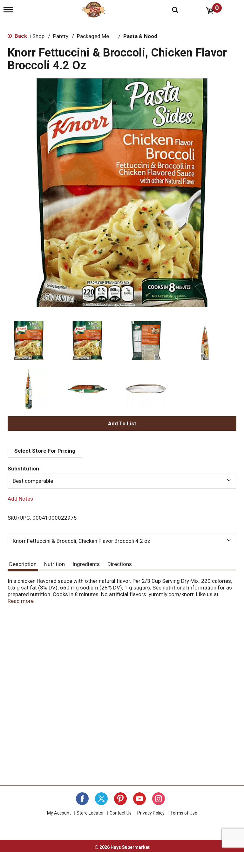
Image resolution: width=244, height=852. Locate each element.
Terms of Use (183, 812)
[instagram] (158, 798)
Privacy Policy (151, 812)
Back (20, 36)
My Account (59, 812)
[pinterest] (120, 798)
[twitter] (101, 798)
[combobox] (122, 481)
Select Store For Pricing (44, 451)
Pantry (60, 36)
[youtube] (139, 798)
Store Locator (90, 812)
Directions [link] (119, 564)
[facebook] (82, 798)
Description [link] (23, 564)
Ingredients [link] (86, 564)
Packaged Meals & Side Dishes (113, 36)
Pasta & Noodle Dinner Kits (157, 36)
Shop (38, 36)
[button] (29, 341)
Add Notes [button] (20, 498)
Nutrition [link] (54, 564)
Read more (21, 601)
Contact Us (121, 812)
